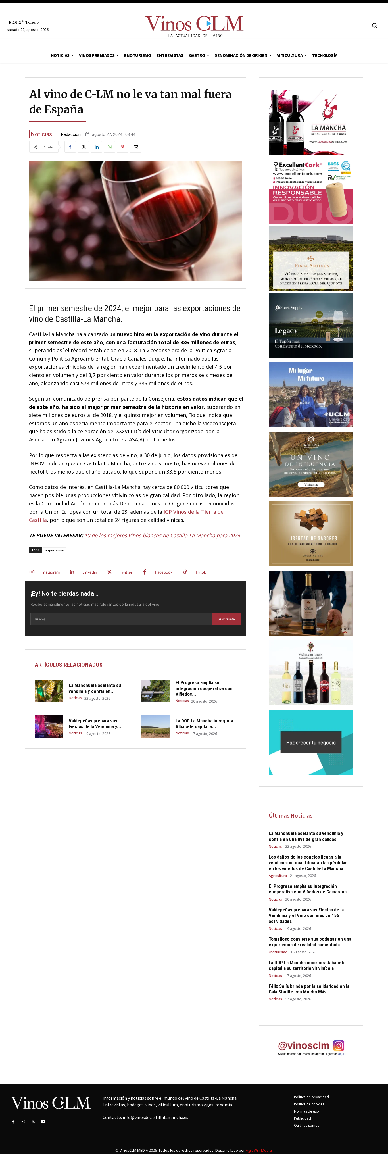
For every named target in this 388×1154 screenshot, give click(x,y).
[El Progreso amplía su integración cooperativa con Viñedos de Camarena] (155, 691)
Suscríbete (226, 619)
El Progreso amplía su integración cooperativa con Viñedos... (204, 688)
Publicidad (302, 1118)
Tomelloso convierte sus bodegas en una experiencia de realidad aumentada (310, 941)
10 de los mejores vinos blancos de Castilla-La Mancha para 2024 (162, 535)
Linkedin (89, 572)
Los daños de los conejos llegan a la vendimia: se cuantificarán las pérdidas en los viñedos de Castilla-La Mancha (308, 862)
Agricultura (278, 876)
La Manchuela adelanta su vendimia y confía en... (95, 688)
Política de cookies (309, 1104)
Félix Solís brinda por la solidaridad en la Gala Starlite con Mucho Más (309, 989)
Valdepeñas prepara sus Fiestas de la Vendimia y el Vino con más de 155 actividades (306, 915)
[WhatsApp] (109, 147)
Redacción (71, 134)
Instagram (51, 572)
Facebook (163, 572)
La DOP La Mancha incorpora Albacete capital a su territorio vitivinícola (307, 965)
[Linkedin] (96, 147)
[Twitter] (83, 147)
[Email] (135, 147)
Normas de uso (306, 1111)
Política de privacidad (311, 1097)
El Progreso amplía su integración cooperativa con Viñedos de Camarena (308, 889)
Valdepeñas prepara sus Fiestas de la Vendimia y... (95, 723)
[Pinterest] (122, 147)
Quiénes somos (306, 1125)
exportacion (54, 550)
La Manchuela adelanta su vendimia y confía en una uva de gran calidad (306, 836)
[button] (374, 25)
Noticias (41, 134)
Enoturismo (278, 952)
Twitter (126, 572)
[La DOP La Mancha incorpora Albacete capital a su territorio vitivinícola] (155, 726)
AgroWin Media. (259, 1150)
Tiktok (200, 572)
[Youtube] (43, 1121)
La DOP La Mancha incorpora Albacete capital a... (204, 723)
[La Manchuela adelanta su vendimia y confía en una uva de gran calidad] (49, 691)
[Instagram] (32, 572)
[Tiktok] (185, 572)
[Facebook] (70, 147)
